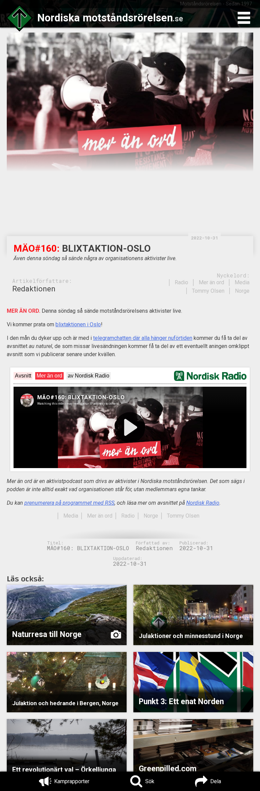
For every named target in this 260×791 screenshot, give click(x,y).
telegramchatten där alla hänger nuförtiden (142, 338)
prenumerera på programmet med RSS (69, 503)
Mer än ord (211, 282)
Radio (181, 282)
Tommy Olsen (208, 291)
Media (242, 282)
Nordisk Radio (202, 503)
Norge (242, 291)
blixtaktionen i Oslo (78, 324)
